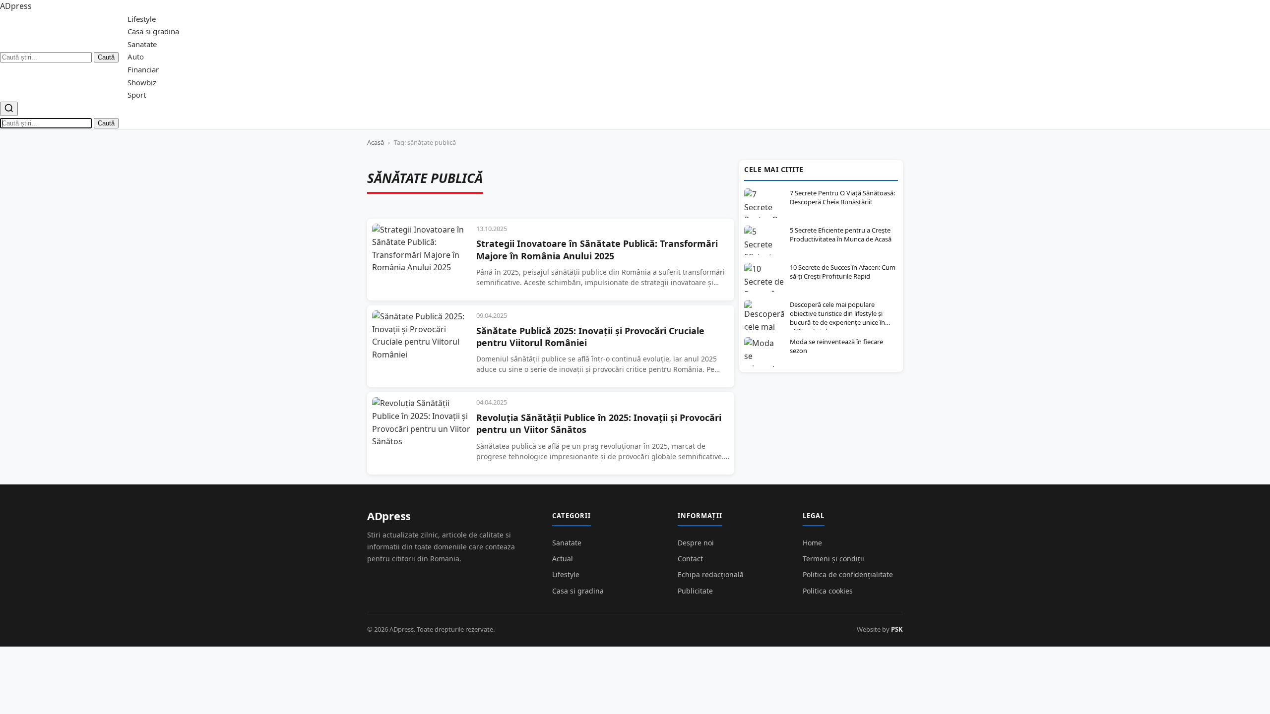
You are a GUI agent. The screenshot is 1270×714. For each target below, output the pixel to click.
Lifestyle (141, 19)
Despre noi (696, 542)
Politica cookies (828, 590)
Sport (136, 95)
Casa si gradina (153, 31)
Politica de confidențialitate (848, 574)
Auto (135, 56)
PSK (897, 629)
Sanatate (142, 44)
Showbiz (141, 82)
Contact (690, 558)
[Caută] (9, 109)
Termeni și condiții (833, 558)
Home (812, 542)
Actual (562, 558)
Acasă (375, 142)
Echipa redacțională (711, 574)
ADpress (389, 515)
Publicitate (695, 590)
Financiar (143, 69)
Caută (106, 57)
